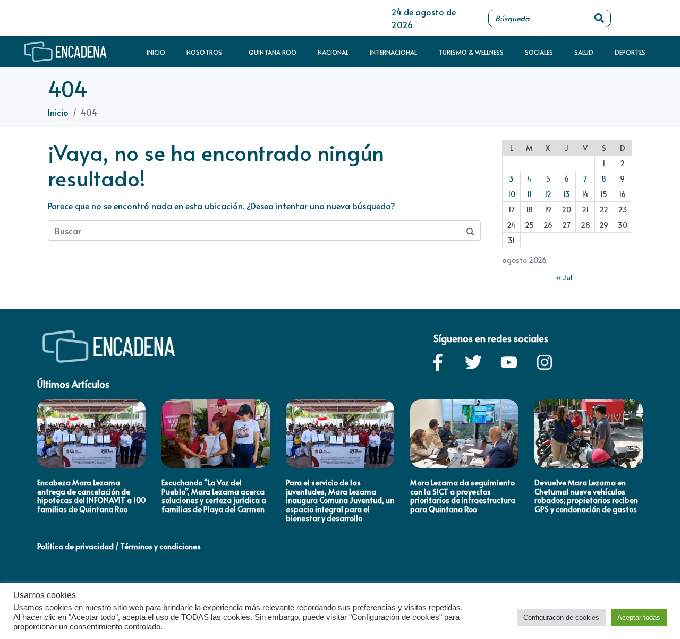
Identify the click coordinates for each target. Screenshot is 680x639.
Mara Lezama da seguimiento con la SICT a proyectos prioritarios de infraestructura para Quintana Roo (462, 496)
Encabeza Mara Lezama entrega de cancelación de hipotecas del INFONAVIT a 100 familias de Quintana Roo (91, 496)
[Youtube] (508, 362)
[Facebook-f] (437, 362)
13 (566, 194)
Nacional (333, 52)
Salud (583, 52)
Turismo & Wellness (471, 52)
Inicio (156, 52)
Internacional (393, 52)
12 (548, 194)
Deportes (630, 52)
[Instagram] (544, 362)
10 (511, 194)
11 (529, 194)
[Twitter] (473, 362)
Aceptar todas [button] (638, 617)
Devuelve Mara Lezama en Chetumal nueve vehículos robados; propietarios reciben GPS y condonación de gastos (586, 496)
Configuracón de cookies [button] (561, 617)
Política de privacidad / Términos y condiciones (119, 546)
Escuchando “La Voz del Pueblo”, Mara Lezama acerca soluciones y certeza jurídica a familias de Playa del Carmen (214, 496)
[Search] (599, 18)
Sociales (539, 52)
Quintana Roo (272, 52)
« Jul (564, 277)
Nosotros (204, 52)
